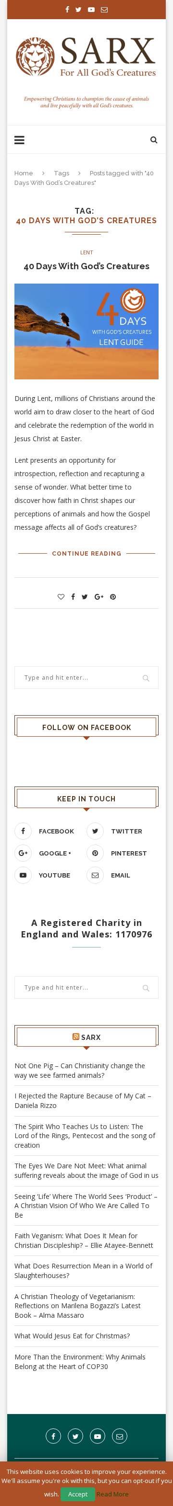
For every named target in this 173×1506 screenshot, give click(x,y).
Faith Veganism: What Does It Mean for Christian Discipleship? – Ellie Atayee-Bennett (83, 1240)
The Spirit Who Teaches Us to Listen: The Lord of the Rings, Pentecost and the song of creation (84, 1136)
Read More (113, 1494)
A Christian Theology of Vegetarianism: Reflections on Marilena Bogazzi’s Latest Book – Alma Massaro (77, 1306)
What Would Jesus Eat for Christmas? (72, 1335)
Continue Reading (87, 553)
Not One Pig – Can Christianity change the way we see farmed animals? (79, 1070)
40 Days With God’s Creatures (86, 266)
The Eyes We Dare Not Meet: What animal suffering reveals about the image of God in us (86, 1170)
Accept (77, 1494)
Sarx (91, 1037)
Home (23, 173)
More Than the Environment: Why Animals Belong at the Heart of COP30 (80, 1361)
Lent (86, 252)
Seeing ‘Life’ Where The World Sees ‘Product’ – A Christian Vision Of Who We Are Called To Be (86, 1206)
